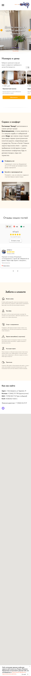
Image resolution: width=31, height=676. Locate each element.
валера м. (9, 249)
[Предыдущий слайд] (1, 30)
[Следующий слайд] (30, 30)
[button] (13, 271)
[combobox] (25, 674)
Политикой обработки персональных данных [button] (14, 673)
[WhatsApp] (3, 408)
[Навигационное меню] (3, 5)
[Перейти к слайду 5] (18, 47)
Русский (24, 674)
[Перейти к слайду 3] (15, 47)
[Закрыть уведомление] (30, 666)
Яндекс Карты (6, 265)
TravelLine (16, 51)
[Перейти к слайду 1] (12, 47)
